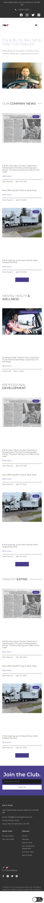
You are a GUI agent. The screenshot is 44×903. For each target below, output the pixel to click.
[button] (36, 25)
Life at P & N (27, 843)
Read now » (7, 176)
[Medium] (39, 15)
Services (25, 839)
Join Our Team (28, 852)
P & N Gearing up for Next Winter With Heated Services (20, 261)
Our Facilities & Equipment (28, 847)
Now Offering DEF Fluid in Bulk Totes (19, 190)
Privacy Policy (7, 836)
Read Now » (7, 366)
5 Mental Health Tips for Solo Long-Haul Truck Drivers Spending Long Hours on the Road (20, 359)
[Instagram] (27, 15)
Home (24, 836)
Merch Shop (27, 855)
